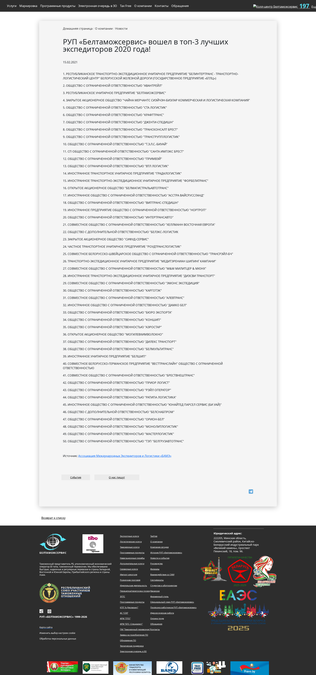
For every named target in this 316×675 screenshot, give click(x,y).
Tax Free (125, 6)
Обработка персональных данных (58, 638)
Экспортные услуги (129, 536)
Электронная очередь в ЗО (97, 6)
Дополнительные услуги (132, 563)
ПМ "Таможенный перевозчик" (135, 629)
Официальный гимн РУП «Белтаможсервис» (172, 602)
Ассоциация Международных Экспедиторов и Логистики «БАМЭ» (124, 456)
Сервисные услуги (129, 569)
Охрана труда (157, 618)
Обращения (180, 6)
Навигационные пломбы (132, 558)
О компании (143, 6)
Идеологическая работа (162, 613)
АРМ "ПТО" (125, 618)
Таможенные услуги (130, 547)
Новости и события (159, 558)
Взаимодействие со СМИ (162, 574)
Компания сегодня (159, 547)
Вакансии (155, 591)
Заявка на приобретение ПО (134, 634)
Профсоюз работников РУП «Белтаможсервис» (173, 607)
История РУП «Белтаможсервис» (166, 552)
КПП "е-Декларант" (129, 607)
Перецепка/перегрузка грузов (135, 591)
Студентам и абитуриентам (163, 585)
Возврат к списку (53, 518)
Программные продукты (57, 6)
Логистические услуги (131, 541)
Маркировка (28, 6)
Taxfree (153, 536)
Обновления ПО (128, 640)
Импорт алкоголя (128, 574)
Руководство (156, 563)
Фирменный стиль (159, 596)
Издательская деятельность (133, 585)
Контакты (161, 6)
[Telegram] (251, 491)
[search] (244, 5)
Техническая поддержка (132, 645)
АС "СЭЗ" (124, 613)
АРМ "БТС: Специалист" (131, 623)
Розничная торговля (130, 580)
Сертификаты (157, 580)
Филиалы (154, 569)
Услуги (11, 6)
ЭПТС (122, 596)
